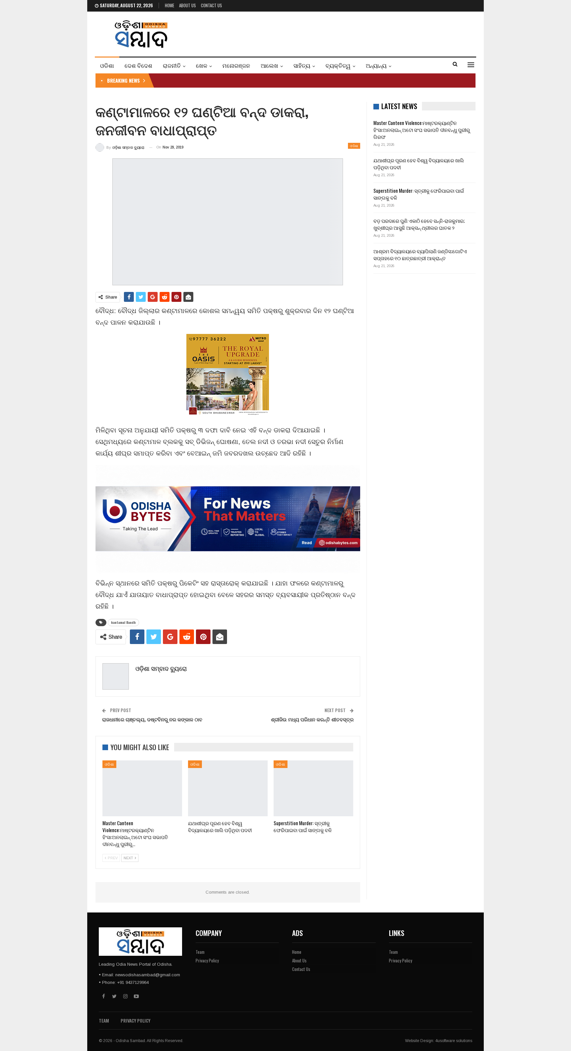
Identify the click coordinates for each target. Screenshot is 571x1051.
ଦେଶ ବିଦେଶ (138, 65)
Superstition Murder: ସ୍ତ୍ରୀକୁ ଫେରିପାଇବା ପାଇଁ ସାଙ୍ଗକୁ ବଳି (418, 194)
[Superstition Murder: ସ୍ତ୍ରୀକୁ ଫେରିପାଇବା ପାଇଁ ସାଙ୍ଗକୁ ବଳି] (313, 788)
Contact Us (211, 5)
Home (169, 5)
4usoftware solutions (453, 1040)
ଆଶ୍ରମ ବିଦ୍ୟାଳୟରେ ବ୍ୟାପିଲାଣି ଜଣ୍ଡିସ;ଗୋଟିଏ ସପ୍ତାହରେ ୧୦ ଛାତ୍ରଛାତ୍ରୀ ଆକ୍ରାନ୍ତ (420, 254)
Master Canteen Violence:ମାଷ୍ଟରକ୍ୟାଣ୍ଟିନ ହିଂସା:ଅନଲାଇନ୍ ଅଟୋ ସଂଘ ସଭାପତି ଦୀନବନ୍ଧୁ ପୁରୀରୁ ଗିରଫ (421, 129)
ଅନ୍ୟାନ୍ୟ (376, 65)
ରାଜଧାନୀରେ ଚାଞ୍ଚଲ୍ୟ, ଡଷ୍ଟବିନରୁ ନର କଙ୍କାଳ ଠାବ (152, 719)
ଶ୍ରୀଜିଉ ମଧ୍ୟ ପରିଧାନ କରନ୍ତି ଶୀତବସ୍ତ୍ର (312, 719)
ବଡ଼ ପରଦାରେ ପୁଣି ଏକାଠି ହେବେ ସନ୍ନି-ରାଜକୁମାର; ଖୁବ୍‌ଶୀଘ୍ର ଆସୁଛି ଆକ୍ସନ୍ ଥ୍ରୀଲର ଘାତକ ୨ (419, 224)
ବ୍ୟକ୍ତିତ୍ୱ (338, 65)
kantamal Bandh (123, 622)
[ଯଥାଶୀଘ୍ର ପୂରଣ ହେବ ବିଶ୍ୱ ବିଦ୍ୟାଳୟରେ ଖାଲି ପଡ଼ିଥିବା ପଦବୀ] (228, 788)
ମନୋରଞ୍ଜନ (236, 65)
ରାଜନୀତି (172, 65)
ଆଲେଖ (269, 65)
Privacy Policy (207, 960)
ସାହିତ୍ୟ (301, 65)
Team (200, 952)
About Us (187, 5)
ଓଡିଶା (107, 65)
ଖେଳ (201, 65)
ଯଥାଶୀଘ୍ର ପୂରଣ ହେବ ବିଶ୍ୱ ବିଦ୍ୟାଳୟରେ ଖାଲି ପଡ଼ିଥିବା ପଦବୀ (418, 163)
